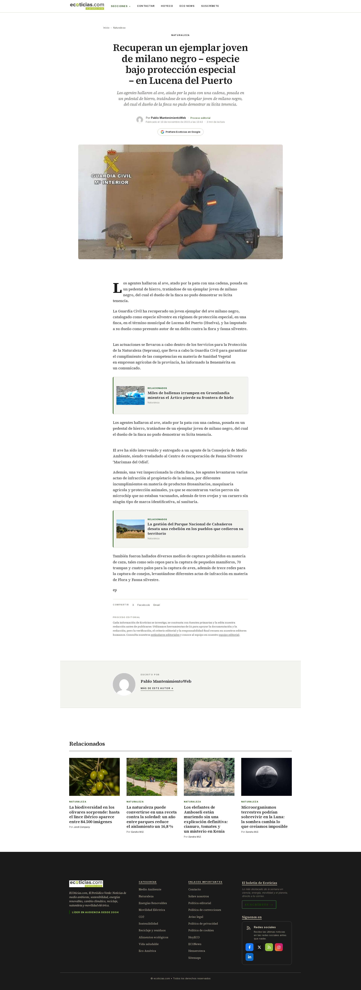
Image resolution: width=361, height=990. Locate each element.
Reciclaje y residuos (152, 930)
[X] (259, 947)
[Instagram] (279, 947)
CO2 (141, 917)
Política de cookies (201, 930)
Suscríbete (210, 6)
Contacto (194, 889)
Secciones (119, 6)
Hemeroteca (196, 951)
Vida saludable (149, 944)
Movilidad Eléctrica (152, 910)
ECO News (187, 6)
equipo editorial (229, 635)
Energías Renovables (153, 903)
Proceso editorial (200, 118)
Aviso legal (195, 917)
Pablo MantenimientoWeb (168, 117)
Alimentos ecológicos (153, 937)
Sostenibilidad (148, 924)
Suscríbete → (259, 904)
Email (156, 604)
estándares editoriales (165, 635)
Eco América (147, 951)
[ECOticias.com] (87, 6)
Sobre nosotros (198, 896)
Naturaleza (119, 27)
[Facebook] (249, 947)
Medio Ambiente (150, 889)
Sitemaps (194, 958)
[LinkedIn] (249, 957)
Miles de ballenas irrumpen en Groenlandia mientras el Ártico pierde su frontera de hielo (191, 395)
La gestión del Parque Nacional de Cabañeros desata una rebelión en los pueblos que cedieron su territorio (195, 529)
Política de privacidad (203, 924)
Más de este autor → (157, 688)
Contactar (146, 6)
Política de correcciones (204, 910)
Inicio (106, 27)
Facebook (143, 604)
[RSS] (269, 947)
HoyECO (167, 6)
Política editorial (199, 903)
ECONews (194, 944)
